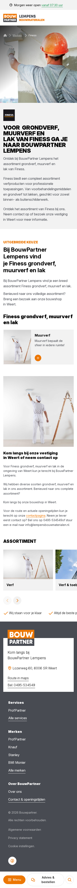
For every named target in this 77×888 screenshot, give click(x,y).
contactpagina (35, 515)
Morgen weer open (38, 5)
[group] (28, 570)
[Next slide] (17, 600)
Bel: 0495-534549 (21, 685)
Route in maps (18, 678)
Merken (17, 35)
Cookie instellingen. (21, 846)
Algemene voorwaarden (24, 829)
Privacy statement (20, 838)
